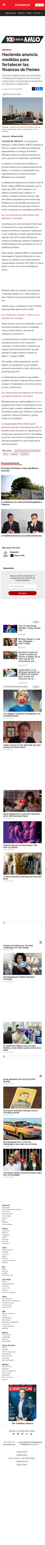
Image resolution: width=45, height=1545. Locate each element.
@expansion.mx (22, 1433)
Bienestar (6, 1375)
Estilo (4, 1281)
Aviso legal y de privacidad (22, 1458)
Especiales (6, 1341)
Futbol (4, 1347)
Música (5, 1290)
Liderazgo (6, 1337)
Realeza (5, 1252)
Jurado (5, 1379)
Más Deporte (7, 1356)
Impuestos (14, 454)
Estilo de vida (7, 1275)
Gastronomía (7, 1366)
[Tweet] (33, 88)
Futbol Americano (9, 1352)
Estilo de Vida (7, 1377)
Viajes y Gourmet (9, 1260)
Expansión (14, 552)
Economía (36, 13)
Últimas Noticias (10, 13)
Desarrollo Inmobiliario (11, 1301)
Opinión (5, 1241)
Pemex (6, 454)
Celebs (5, 1273)
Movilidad (6, 1320)
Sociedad (6, 1243)
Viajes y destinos (9, 1371)
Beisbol (5, 1349)
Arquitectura (7, 1305)
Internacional (7, 1214)
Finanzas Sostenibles (10, 1322)
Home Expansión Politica (12, 1209)
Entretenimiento (8, 1284)
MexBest (5, 1364)
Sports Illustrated (8, 1345)
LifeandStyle (7, 1224)
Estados (5, 1239)
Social (4, 1315)
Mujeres (5, 1222)
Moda (4, 1256)
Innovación (6, 1324)
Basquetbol (6, 1354)
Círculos (5, 1254)
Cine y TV (6, 1288)
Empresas (21, 13)
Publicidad (22, 1452)
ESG (3, 1220)
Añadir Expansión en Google (12, 94)
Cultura (5, 1262)
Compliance (22, 1455)
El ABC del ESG (8, 1326)
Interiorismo (7, 1307)
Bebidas (5, 1369)
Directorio (22, 1465)
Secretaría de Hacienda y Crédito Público (27, 451)
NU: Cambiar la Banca (22, 1423)
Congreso (6, 1235)
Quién (4, 1248)
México (5, 1233)
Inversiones (24, 454)
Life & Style (6, 1279)
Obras (4, 1218)
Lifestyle (5, 1358)
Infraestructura (8, 1303)
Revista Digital (39, 5)
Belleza (5, 1258)
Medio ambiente (8, 1313)
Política (29, 13)
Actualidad (6, 1335)
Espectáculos (7, 1250)
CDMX (4, 1237)
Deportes (6, 1286)
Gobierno (5, 1231)
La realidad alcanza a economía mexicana (21, 535)
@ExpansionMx (17, 136)
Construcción (7, 1299)
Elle (3, 1267)
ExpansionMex (28, 1434)
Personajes (6, 1373)
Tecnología (6, 1216)
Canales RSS (22, 1461)
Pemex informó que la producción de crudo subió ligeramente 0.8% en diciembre (22, 427)
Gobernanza (7, 1318)
